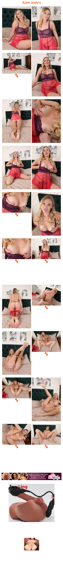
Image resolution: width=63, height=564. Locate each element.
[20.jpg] (46, 446)
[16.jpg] (46, 354)
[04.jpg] (46, 75)
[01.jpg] (16, 29)
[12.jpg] (46, 261)
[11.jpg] (16, 261)
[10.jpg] (46, 215)
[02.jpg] (46, 29)
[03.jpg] (16, 75)
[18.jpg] (46, 400)
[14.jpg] (46, 307)
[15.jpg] (16, 354)
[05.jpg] (16, 122)
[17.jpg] (16, 400)
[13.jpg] (16, 307)
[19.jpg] (16, 446)
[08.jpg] (46, 168)
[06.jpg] (46, 122)
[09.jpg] (16, 215)
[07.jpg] (16, 168)
